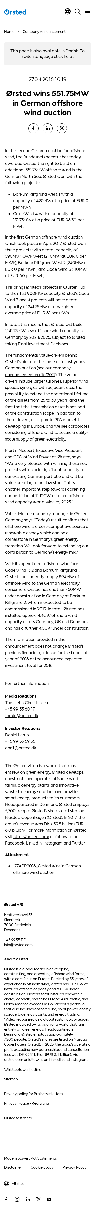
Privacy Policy (74, 1167)
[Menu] (88, 11)
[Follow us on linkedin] (28, 1199)
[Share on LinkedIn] (48, 128)
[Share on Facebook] (33, 128)
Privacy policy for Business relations (33, 1094)
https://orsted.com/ (31, 836)
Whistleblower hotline (22, 1069)
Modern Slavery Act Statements (30, 1158)
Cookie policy (42, 1167)
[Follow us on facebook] (6, 1199)
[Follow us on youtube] (49, 1199)
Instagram (79, 1059)
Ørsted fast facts (18, 1118)
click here (63, 56)
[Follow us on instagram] (17, 1199)
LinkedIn (56, 1059)
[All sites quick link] (68, 11)
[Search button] (78, 11)
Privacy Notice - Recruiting (26, 1103)
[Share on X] (62, 128)
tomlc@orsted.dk (21, 715)
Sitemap (11, 1079)
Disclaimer (13, 1167)
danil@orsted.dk (20, 747)
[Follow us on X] (38, 1199)
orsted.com (13, 1059)
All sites (18, 1183)
